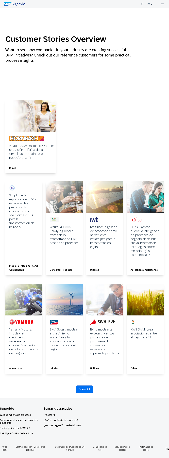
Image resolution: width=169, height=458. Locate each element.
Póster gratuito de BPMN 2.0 (15, 428)
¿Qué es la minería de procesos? (61, 420)
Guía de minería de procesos (15, 415)
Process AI (49, 415)
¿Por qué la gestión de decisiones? (62, 425)
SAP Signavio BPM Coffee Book (16, 433)
